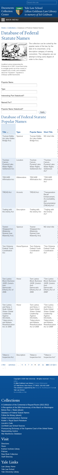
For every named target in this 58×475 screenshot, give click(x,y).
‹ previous (11, 365)
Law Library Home (8, 467)
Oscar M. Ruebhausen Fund (44, 387)
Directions (5, 444)
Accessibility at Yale (20, 392)
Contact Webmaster (40, 383)
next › (48, 365)
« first (3, 365)
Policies (4, 451)
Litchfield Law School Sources (13, 426)
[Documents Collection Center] (29, 16)
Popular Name (7, 82)
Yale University (5, 380)
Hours (3, 446)
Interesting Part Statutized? (12, 96)
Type (3, 89)
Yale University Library (10, 472)
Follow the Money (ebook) (11, 415)
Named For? (6, 102)
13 (51, 365)
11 (43, 365)
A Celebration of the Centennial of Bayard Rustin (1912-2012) (25, 405)
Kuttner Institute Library (10, 449)
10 (39, 365)
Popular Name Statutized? (12, 109)
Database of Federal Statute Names (15, 413)
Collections (12, 28)
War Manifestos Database (11, 434)
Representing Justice (9, 431)
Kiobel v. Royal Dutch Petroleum (14, 421)
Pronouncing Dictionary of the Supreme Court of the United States (27, 428)
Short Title (48, 132)
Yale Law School (7, 469)
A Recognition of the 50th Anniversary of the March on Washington (27, 407)
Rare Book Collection (9, 454)
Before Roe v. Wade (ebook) (12, 410)
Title (4, 132)
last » (55, 365)
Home (3, 28)
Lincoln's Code (7, 423)
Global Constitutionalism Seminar (14, 418)
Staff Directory (7, 457)
